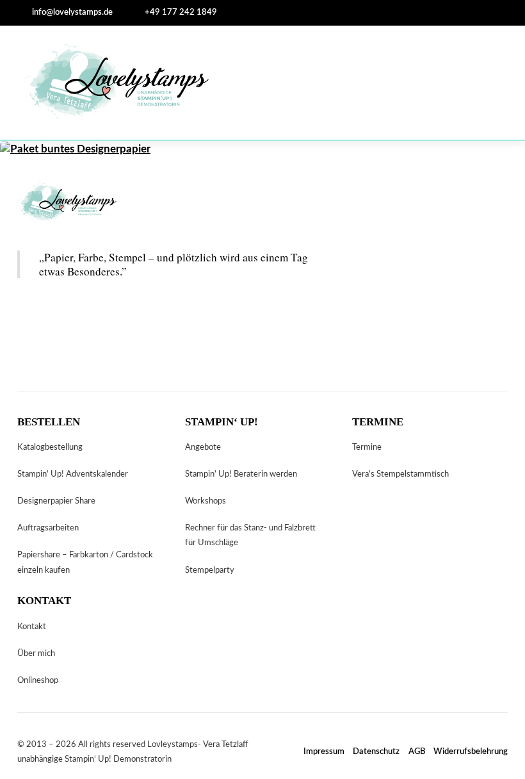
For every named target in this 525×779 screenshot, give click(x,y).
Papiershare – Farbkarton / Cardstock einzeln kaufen (85, 562)
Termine (367, 447)
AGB (416, 751)
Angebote (203, 447)
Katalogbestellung (50, 447)
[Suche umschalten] (236, 13)
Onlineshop (37, 680)
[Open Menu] (490, 82)
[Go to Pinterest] (288, 12)
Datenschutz (376, 751)
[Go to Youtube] (307, 12)
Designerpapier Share (56, 500)
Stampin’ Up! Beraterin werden (241, 474)
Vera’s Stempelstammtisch (400, 474)
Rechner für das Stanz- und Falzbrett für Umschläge (250, 535)
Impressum (323, 751)
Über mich (36, 653)
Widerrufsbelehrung (470, 751)
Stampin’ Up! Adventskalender (72, 474)
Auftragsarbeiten (48, 527)
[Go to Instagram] (269, 12)
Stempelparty (209, 570)
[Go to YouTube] (89, 317)
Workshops (205, 500)
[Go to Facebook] (326, 12)
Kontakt (31, 626)
